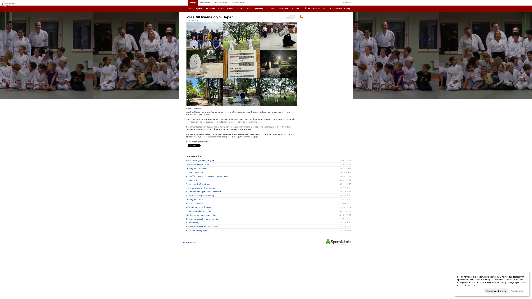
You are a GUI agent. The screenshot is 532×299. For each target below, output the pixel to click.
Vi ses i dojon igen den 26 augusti (200, 160)
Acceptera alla (517, 291)
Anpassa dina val (464, 290)
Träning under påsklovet (196, 168)
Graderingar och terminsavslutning (201, 215)
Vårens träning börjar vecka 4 (198, 211)
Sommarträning (192, 222)
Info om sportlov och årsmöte (198, 207)
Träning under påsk (194, 199)
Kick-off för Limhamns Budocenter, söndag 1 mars (207, 176)
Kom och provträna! (194, 203)
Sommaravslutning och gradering (200, 195)
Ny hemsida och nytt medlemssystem (202, 226)
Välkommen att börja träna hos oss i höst (203, 191)
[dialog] (491, 283)
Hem (193, 3)
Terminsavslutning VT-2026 (197, 164)
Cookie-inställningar (189, 242)
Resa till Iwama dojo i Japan (210, 17)
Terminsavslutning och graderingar (201, 188)
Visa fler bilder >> (193, 108)
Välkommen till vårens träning (198, 184)
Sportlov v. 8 (191, 180)
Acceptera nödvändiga (496, 291)
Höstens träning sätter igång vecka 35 (202, 219)
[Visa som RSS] (301, 17)
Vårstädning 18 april (194, 172)
